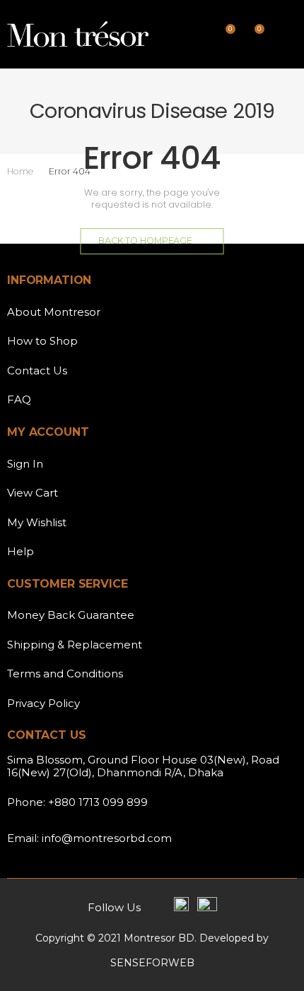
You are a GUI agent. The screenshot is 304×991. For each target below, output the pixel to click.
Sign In (25, 463)
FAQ (19, 399)
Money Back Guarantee (70, 615)
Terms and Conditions (65, 673)
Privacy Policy (43, 703)
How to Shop (42, 341)
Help (20, 551)
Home (20, 171)
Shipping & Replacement (74, 644)
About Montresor (53, 312)
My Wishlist (36, 522)
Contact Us (37, 370)
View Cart (32, 492)
